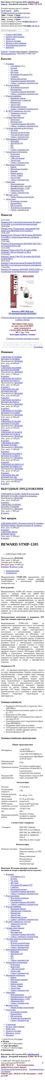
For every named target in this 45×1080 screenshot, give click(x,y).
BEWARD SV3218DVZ (10, 456)
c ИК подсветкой (17, 158)
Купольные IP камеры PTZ (21, 75)
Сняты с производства (20, 137)
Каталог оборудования (15, 37)
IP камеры (10, 64)
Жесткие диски (12, 195)
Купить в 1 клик (16, 567)
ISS (12, 145)
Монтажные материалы (15, 165)
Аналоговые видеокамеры (16, 152)
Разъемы (14, 171)
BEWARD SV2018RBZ (10, 359)
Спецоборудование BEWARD (23, 81)
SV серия (14, 70)
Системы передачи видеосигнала (19, 128)
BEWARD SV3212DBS (10, 413)
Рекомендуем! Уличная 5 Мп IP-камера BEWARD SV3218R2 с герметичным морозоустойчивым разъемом (21, 237)
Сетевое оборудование (18, 51)
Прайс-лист (10, 39)
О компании (11, 1024)
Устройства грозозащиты (21, 208)
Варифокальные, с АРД (20, 188)
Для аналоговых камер (20, 135)
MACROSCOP (17, 143)
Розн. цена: (5, 363)
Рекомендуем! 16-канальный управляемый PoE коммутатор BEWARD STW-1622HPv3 (20, 230)
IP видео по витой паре (20, 132)
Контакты (10, 47)
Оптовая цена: (7, 562)
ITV (12, 148)
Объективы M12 (17, 190)
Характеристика (12, 571)
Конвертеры (16, 102)
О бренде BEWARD (14, 35)
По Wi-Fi (14, 130)
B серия (14, 68)
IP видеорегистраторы (20, 87)
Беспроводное (16, 122)
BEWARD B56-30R (9, 477)
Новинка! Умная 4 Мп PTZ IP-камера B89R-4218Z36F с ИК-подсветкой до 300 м (19, 251)
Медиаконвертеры (8, 54)
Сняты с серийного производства (24, 83)
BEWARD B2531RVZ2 (10, 381)
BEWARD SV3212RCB (10, 434)
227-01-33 (22, 17)
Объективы (10, 182)
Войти (16, 11)
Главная (4, 51)
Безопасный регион (19, 79)
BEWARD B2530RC (9, 445)
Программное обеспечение (17, 139)
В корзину (5, 366)
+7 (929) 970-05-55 (8, 1039)
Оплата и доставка (13, 41)
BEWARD (15, 141)
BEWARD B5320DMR (10, 370)
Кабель (13, 167)
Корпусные (15, 156)
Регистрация (6, 11)
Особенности (11, 573)
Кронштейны (16, 203)
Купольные (15, 154)
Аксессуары (15, 105)
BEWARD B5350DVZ (10, 402)
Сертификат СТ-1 (18, 66)
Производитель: (8, 361)
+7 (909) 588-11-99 (8, 1044)
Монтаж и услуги (13, 1033)
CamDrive (14, 77)
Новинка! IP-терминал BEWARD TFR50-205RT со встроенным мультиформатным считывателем (21, 270)
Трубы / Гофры (17, 175)
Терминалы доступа (19, 113)
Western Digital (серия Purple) (22, 197)
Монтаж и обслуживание (16, 43)
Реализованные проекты (16, 45)
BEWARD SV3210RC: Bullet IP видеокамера (19, 496)
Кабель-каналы (17, 173)
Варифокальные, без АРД (21, 186)
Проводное (33, 51)
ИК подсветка (16, 206)
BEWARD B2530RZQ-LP (11, 466)
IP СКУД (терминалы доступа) (18, 111)
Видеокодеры (16, 90)
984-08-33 (30, 22)
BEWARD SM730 (8, 534)
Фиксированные (17, 184)
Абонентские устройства (21, 100)
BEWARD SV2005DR (10, 507)
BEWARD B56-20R (9, 391)
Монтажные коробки (19, 169)
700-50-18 (32, 26)
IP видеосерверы (12, 85)
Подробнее (38, 347)
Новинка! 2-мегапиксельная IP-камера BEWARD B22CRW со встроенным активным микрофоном (21, 264)
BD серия (14, 72)
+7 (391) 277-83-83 (8, 1048)
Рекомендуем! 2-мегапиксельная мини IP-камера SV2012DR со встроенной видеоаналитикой (21, 223)
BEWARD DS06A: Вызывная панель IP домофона (21, 525)
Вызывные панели (18, 98)
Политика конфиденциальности (14, 1069)
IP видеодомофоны (13, 96)
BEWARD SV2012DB (10, 424)
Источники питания (19, 201)
